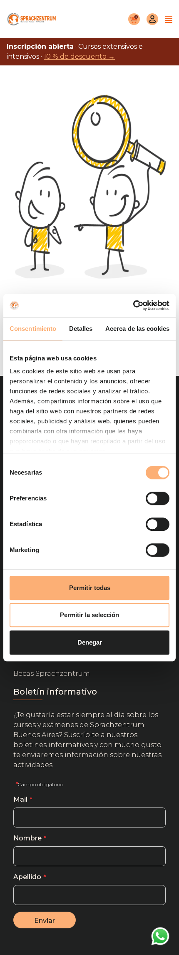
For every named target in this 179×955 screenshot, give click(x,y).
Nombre (27, 838)
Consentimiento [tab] (33, 328)
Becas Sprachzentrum (51, 674)
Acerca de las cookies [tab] (137, 328)
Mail (20, 799)
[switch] (157, 498)
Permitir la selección (89, 614)
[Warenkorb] (134, 19)
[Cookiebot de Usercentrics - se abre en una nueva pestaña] (133, 305)
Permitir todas (89, 587)
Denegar (89, 642)
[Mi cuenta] (152, 19)
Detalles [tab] (81, 328)
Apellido (27, 877)
